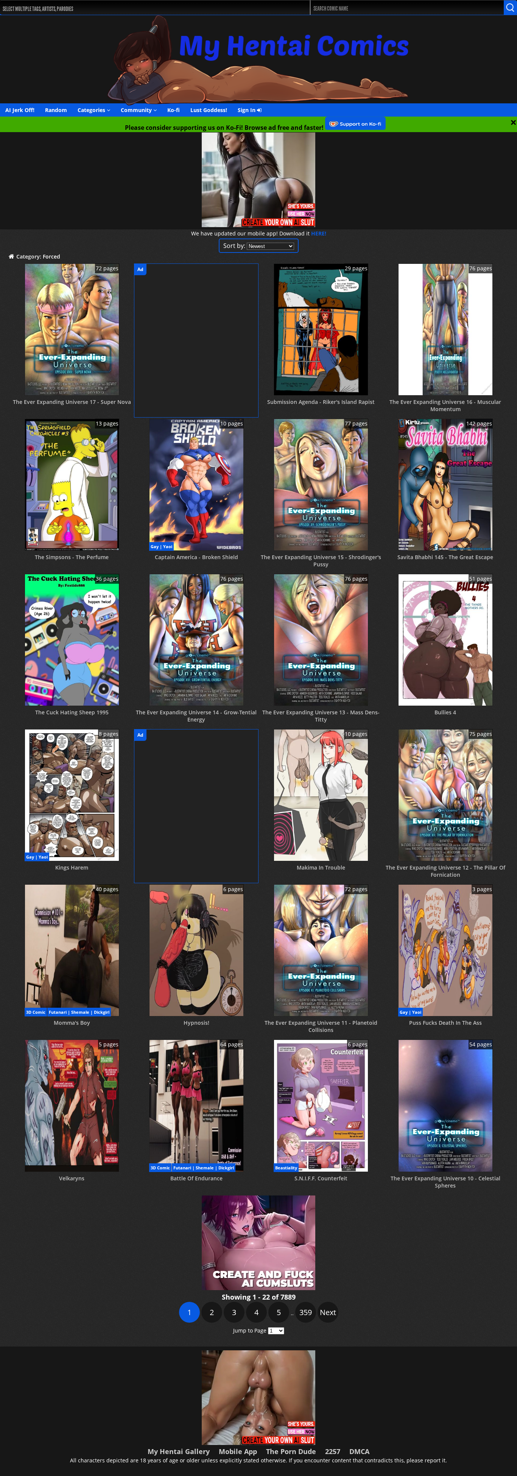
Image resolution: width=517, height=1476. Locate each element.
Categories (92, 110)
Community (137, 110)
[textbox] (141, 7)
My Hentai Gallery (179, 1451)
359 (305, 1312)
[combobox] (139, 7)
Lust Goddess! (208, 110)
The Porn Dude (291, 1451)
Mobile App (238, 1451)
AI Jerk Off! (19, 110)
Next (328, 1312)
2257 (332, 1451)
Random (56, 110)
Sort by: (234, 246)
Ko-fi (173, 110)
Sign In (247, 110)
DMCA (359, 1451)
